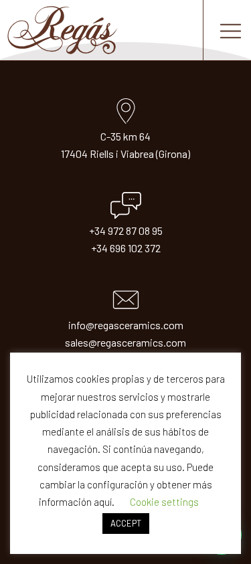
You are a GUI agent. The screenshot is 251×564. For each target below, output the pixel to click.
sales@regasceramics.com (125, 342)
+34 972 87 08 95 (126, 230)
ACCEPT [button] (125, 523)
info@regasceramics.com (125, 324)
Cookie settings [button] (164, 502)
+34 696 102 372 (126, 248)
